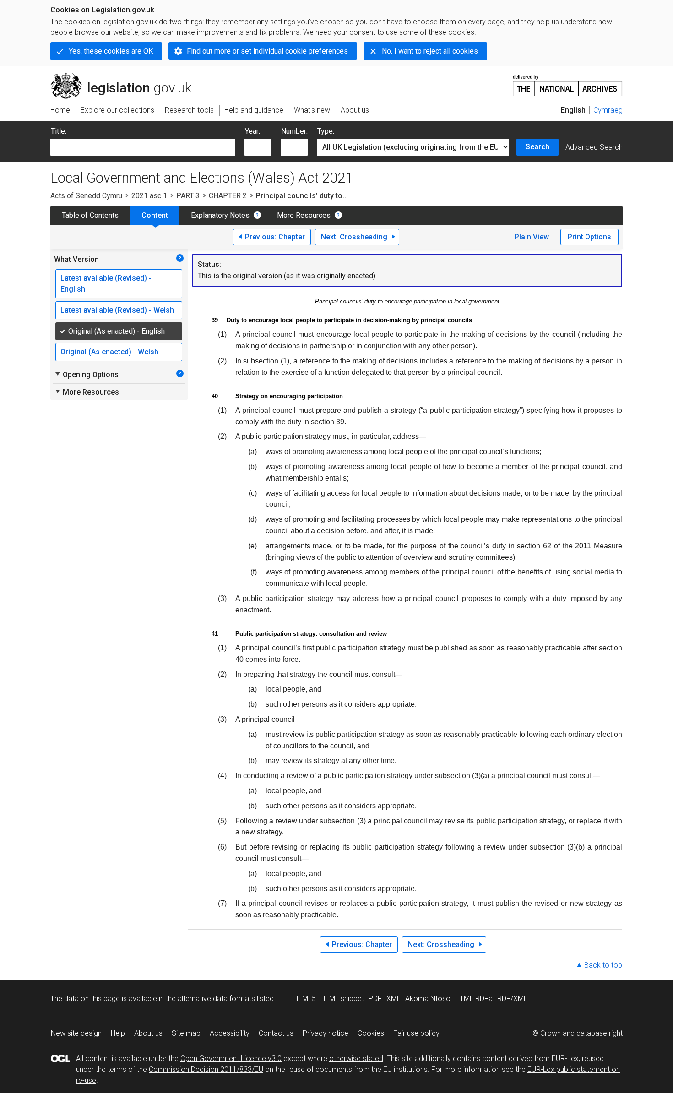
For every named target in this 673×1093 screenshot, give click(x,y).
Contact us (276, 1033)
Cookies (371, 1033)
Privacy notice (325, 1033)
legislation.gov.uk (126, 76)
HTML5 (304, 998)
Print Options (589, 237)
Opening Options (86, 374)
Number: (294, 131)
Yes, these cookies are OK (111, 51)
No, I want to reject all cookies (430, 51)
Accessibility (230, 1033)
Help (118, 1033)
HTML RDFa (474, 998)
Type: (325, 131)
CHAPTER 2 (228, 195)
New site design (76, 1033)
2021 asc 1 (149, 195)
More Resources (304, 215)
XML (393, 998)
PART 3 (188, 195)
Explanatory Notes (220, 215)
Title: (58, 131)
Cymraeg (608, 110)
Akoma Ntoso (427, 998)
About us (148, 1033)
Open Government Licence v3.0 (231, 1058)
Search (537, 146)
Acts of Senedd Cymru (86, 195)
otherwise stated (356, 1058)
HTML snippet (342, 998)
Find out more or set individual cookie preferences (267, 51)
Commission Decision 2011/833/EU (206, 1069)
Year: (252, 131)
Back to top (603, 965)
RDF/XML (512, 998)
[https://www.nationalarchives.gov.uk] (568, 81)
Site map (186, 1033)
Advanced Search (594, 147)
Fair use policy (416, 1033)
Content (154, 215)
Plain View (532, 237)
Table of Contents (90, 215)
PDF (375, 998)
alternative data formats (216, 998)
